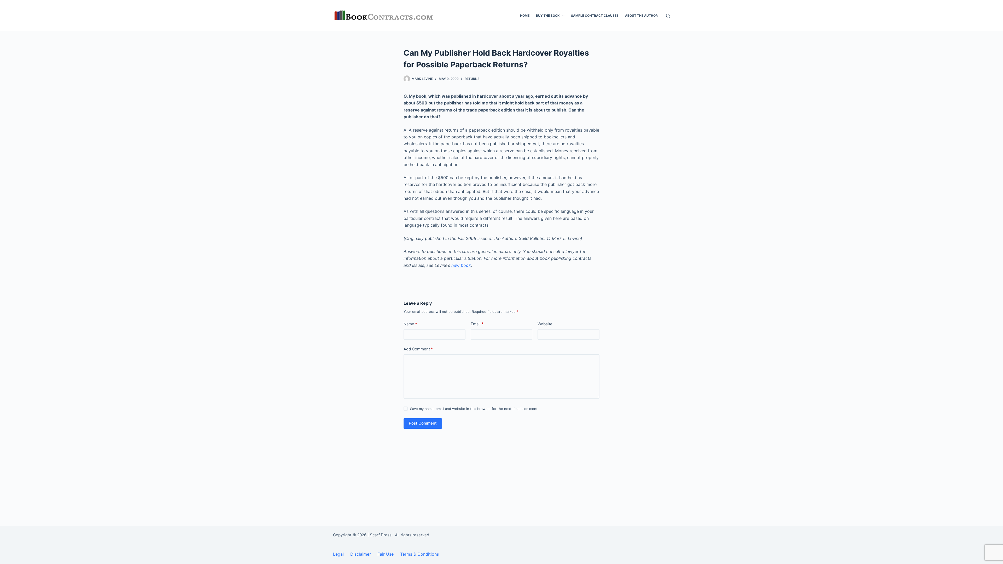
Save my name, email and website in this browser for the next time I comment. (474, 409)
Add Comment (418, 348)
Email (477, 323)
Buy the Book (547, 15)
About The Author (641, 15)
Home (524, 15)
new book (461, 265)
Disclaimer (360, 554)
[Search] (668, 16)
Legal (338, 554)
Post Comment (423, 423)
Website (545, 323)
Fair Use (385, 554)
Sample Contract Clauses (595, 15)
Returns (472, 79)
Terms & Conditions (419, 554)
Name (410, 323)
